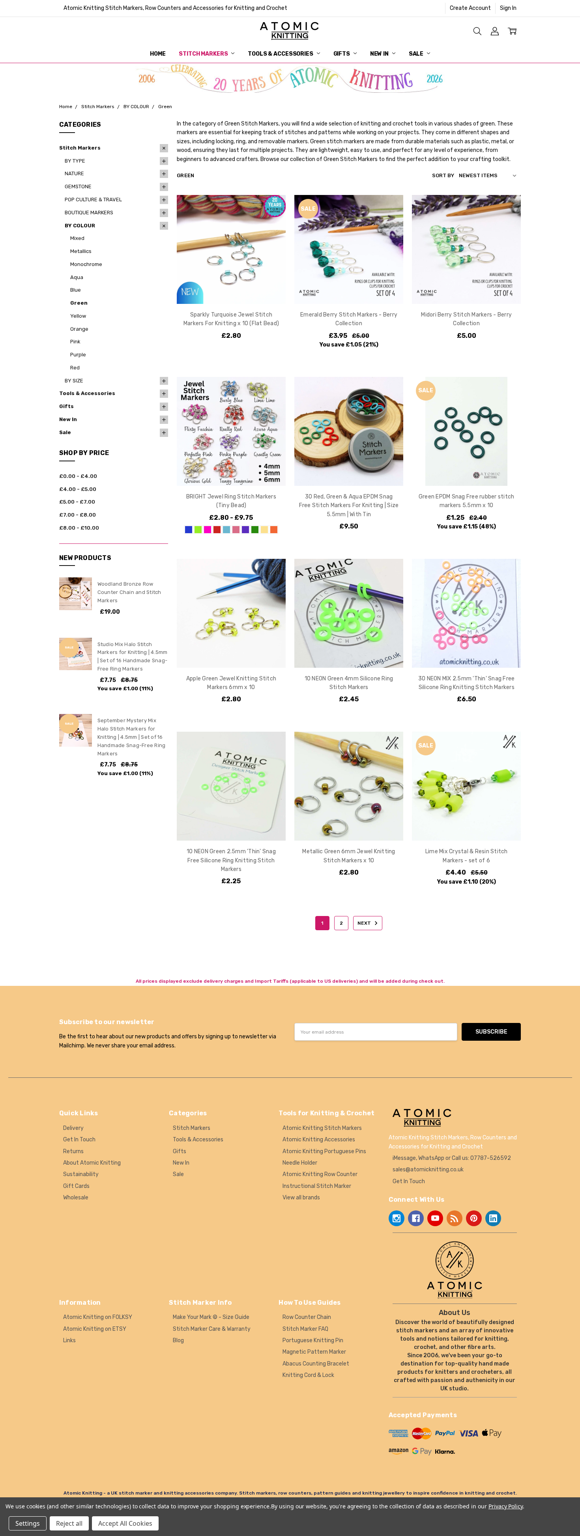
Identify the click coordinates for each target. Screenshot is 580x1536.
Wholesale (75, 1197)
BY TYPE (75, 161)
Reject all (69, 1523)
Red (75, 368)
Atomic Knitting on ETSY (94, 1329)
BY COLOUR (80, 226)
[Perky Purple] (245, 529)
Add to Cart (349, 452)
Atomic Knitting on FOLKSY (97, 1317)
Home (157, 54)
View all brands (301, 1197)
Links (69, 1340)
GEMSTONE (78, 186)
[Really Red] (217, 529)
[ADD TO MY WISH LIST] (271, 234)
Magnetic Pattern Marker (314, 1352)
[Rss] (454, 1218)
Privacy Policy (505, 1506)
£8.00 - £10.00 (79, 528)
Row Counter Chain (307, 1317)
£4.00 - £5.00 (77, 489)
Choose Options (231, 287)
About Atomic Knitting (92, 1162)
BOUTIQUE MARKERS (89, 212)
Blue (75, 290)
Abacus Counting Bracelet (316, 1363)
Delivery (73, 1128)
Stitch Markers (204, 54)
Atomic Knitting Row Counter (320, 1174)
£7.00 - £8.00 (77, 515)
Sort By (443, 175)
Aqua (76, 277)
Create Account (470, 8)
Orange (79, 329)
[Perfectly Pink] (236, 529)
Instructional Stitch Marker (317, 1186)
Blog (178, 1340)
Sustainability (81, 1174)
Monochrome (86, 264)
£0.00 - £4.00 (78, 476)
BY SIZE (74, 381)
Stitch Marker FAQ (305, 1329)
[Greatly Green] (255, 529)
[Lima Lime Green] (198, 529)
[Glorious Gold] (264, 529)
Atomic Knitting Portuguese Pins (324, 1151)
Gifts (342, 54)
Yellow (78, 316)
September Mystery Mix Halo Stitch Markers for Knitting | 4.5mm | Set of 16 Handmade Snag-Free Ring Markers (131, 736)
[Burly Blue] (188, 529)
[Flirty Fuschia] (207, 529)
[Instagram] (396, 1218)
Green (79, 303)
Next (364, 923)
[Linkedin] (493, 1218)
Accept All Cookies (125, 1523)
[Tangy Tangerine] (273, 529)
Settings (27, 1523)
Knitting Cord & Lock (308, 1375)
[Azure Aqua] (226, 529)
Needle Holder (300, 1162)
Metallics (81, 251)
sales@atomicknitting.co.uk (428, 1169)
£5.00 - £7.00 (77, 502)
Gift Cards (76, 1186)
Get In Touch (79, 1139)
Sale (417, 54)
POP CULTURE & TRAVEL (93, 199)
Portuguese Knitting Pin (313, 1340)
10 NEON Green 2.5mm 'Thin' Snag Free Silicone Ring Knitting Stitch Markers (231, 860)
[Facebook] (416, 1218)
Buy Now (348, 469)
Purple (78, 355)
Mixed (77, 238)
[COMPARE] (271, 222)
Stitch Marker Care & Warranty (212, 1329)
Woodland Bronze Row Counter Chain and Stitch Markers (129, 592)
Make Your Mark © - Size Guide (211, 1317)
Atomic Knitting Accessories (319, 1139)
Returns (73, 1151)
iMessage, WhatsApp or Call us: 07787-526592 (452, 1158)
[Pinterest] (474, 1218)
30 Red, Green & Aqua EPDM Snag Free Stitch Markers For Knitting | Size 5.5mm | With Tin (349, 505)
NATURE (74, 173)
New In (380, 54)
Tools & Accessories (281, 54)
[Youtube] (435, 1218)
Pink (75, 342)
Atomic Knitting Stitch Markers (322, 1128)
